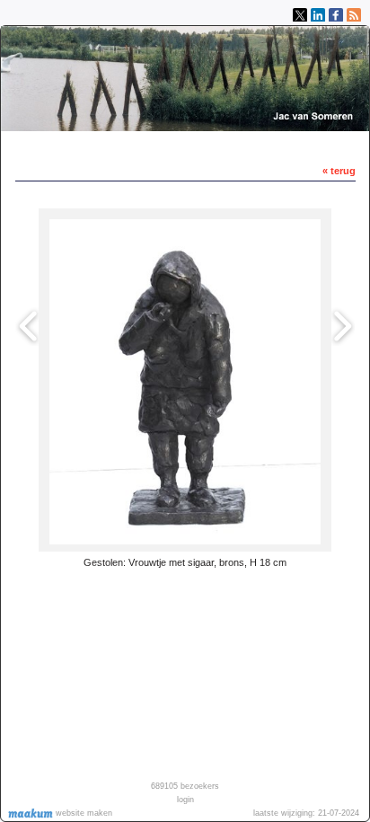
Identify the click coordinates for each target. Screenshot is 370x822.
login (185, 799)
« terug (339, 170)
